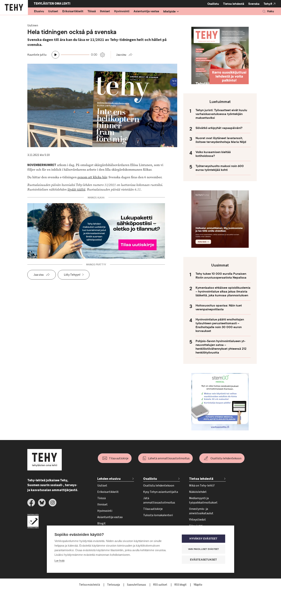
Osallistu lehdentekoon (225, 458)
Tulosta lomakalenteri (158, 515)
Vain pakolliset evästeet (203, 549)
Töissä (92, 11)
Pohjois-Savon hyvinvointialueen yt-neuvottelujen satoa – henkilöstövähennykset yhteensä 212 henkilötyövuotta (221, 346)
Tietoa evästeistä (90, 585)
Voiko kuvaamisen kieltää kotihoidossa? (213, 154)
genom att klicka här (92, 177)
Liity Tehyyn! (72, 275)
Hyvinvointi (121, 11)
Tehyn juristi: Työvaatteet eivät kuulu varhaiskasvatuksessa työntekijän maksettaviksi (221, 114)
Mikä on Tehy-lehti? (202, 485)
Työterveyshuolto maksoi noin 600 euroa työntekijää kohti (220, 168)
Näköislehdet (198, 492)
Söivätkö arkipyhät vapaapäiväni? (219, 128)
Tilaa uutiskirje (118, 458)
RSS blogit (180, 585)
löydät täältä (76, 189)
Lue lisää (59, 560)
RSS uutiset (160, 585)
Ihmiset (105, 11)
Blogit (101, 523)
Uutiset (53, 11)
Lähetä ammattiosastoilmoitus (169, 458)
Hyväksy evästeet (203, 538)
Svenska (253, 4)
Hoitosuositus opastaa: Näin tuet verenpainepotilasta (219, 307)
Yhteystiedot (197, 519)
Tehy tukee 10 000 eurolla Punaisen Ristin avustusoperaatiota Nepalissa (221, 276)
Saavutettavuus (137, 585)
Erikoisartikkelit (72, 11)
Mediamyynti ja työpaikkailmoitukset (203, 500)
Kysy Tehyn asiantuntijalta (160, 492)
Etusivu (39, 11)
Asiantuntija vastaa (146, 11)
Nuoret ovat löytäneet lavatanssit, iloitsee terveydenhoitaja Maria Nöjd (221, 140)
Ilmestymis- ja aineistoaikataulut (201, 511)
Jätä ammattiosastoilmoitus (159, 500)
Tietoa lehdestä (233, 4)
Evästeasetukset (203, 559)
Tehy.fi (268, 4)
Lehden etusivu (109, 478)
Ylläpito (198, 585)
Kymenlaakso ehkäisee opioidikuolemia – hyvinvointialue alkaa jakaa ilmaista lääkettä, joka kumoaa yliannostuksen (223, 291)
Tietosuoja (113, 585)
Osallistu (213, 4)
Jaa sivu (121, 55)
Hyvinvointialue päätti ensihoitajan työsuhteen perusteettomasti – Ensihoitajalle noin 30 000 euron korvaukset (220, 325)
